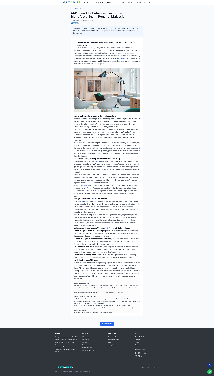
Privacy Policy (145, 367)
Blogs (137, 345)
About (130, 2)
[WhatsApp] (209, 371)
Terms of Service (154, 367)
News (110, 342)
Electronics (85, 345)
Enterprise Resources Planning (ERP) (66, 337)
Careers (137, 340)
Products (87, 2)
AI (139, 148)
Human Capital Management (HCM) (66, 340)
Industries (98, 2)
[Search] (144, 2)
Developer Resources (115, 337)
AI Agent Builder (60, 347)
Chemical (84, 342)
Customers (121, 2)
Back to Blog (77, 8)
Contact (139, 2)
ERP (122, 58)
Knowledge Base (113, 340)
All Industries (86, 337)
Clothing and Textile (88, 350)
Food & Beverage (87, 348)
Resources (109, 2)
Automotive (85, 340)
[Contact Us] (209, 365)
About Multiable (140, 337)
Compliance (112, 345)
